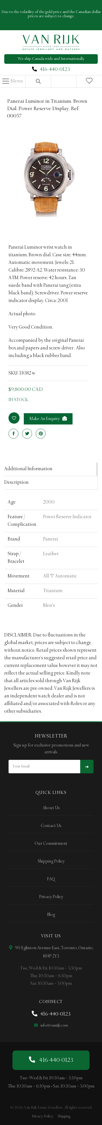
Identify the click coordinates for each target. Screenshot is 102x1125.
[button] (12, 81)
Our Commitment (51, 843)
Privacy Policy (51, 897)
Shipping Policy (51, 861)
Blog (51, 914)
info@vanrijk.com (54, 1025)
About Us (51, 808)
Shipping (64, 1116)
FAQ (51, 879)
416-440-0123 (55, 69)
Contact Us (51, 826)
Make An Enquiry (45, 419)
